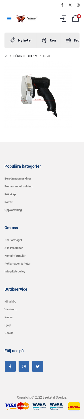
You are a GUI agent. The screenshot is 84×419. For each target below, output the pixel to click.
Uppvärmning (13, 210)
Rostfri (8, 202)
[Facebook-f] (10, 366)
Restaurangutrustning (18, 186)
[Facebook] (62, 5)
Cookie (8, 333)
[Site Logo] (27, 18)
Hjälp (7, 325)
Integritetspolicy (14, 271)
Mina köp (10, 301)
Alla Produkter (13, 248)
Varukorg (10, 309)
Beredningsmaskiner (17, 178)
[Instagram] (78, 5)
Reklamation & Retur (17, 263)
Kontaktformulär (15, 255)
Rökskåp (10, 194)
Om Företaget (13, 240)
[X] (70, 5)
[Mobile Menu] (9, 18)
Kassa (8, 317)
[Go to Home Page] (5, 56)
